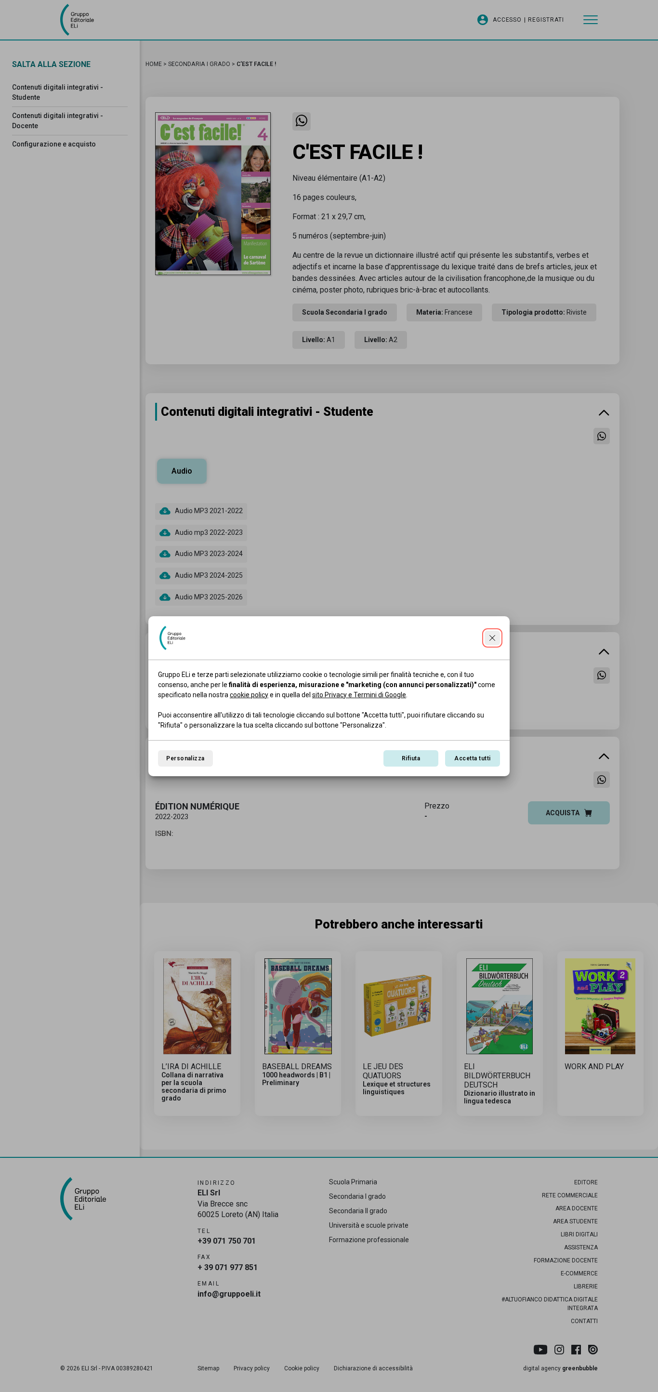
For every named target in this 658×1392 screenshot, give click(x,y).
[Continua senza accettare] (492, 638)
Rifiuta (411, 758)
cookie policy (249, 695)
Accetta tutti (472, 758)
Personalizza (185, 758)
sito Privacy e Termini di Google (359, 695)
